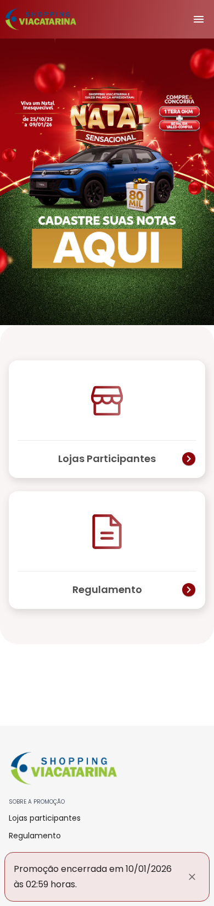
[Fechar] (192, 877)
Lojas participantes (45, 817)
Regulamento (35, 835)
